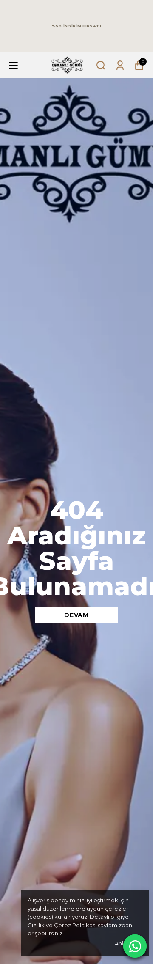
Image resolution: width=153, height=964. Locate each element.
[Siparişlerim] (120, 65)
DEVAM (76, 615)
